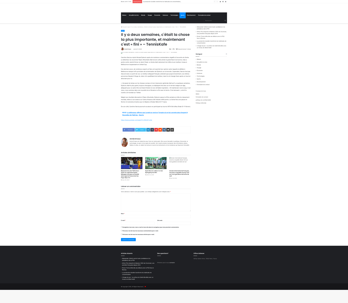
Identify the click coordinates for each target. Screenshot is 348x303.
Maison (124, 28)
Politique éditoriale (201, 116)
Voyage (150, 28)
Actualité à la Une (134, 28)
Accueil (124, 40)
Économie (157, 28)
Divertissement (191, 28)
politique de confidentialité (203, 113)
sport (129, 40)
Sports (182, 28)
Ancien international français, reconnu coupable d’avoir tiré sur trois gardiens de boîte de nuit (179, 186)
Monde (143, 28)
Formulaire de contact (204, 28)
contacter (172, 275)
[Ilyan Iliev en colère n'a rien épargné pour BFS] (156, 176)
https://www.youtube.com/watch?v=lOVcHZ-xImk (136, 133)
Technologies (174, 28)
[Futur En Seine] (138, 14)
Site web (159, 233)
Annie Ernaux (127, 62)
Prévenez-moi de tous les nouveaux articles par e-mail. (139, 247)
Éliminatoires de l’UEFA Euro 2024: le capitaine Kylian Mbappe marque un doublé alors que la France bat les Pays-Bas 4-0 (130, 187)
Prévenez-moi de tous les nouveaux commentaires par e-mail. (141, 244)
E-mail (123, 233)
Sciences (165, 28)
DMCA (197, 107)
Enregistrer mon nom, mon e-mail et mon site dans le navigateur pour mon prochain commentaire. (151, 240)
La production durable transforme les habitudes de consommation (161, 1)
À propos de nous (201, 104)
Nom (123, 226)
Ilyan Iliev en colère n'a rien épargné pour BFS (154, 185)
